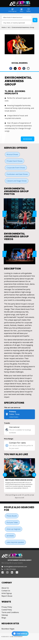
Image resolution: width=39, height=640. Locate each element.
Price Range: (8, 439)
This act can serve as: (12, 407)
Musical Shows (12, 154)
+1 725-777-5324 (9, 569)
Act (9, 27)
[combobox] (17, 17)
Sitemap (5, 615)
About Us (5, 588)
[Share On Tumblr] (24, 68)
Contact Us (6, 590)
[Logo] (19, 3)
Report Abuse (7, 596)
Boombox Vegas (8, 629)
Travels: (7, 423)
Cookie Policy (7, 610)
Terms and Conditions (10, 612)
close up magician (13, 529)
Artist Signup (7, 593)
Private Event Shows (14, 161)
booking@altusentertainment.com (15, 567)
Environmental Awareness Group (23, 27)
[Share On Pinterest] (19, 68)
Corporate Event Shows (16, 167)
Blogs (4, 618)
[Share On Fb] (10, 68)
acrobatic (10, 536)
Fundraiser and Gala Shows (17, 174)
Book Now (27, 139)
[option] (19, 213)
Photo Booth (12, 516)
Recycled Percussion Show (19, 480)
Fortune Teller (12, 522)
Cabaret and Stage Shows (17, 181)
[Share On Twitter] (15, 68)
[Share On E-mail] (28, 68)
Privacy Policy (7, 607)
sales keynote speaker (15, 542)
